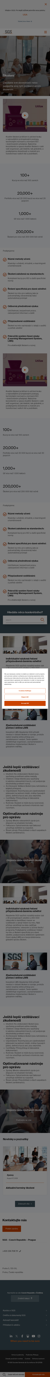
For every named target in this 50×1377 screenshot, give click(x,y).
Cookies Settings (25, 691)
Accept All (25, 703)
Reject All (25, 697)
